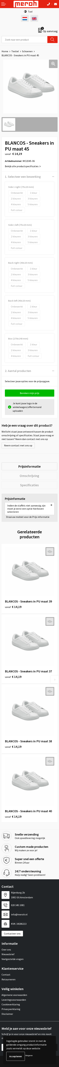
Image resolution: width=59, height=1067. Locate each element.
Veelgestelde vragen (12, 959)
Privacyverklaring (11, 1009)
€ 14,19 (13, 607)
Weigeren (29, 1055)
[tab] (29, 466)
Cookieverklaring (11, 1004)
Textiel (15, 51)
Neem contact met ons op (18, 445)
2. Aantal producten (18, 371)
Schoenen (27, 51)
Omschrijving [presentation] (29, 476)
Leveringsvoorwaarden (14, 999)
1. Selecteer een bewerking (23, 177)
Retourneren (8, 979)
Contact (6, 974)
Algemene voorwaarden (14, 994)
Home (5, 51)
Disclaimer (7, 1013)
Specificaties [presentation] (29, 485)
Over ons (6, 949)
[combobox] (25, 39)
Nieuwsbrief (8, 954)
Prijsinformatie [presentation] (29, 466)
